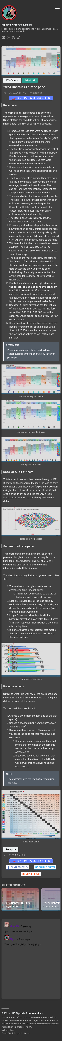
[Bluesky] (18, 38)
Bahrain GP (30, 80)
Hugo (12, 1030)
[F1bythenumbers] (13, 38)
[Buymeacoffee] (8, 38)
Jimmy (26, 1033)
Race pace (11, 849)
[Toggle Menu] (57, 8)
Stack (10, 1033)
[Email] (3, 38)
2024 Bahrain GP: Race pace (24, 87)
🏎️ (31, 98)
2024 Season (12, 80)
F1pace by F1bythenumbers (17, 24)
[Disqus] (31, 959)
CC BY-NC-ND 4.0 (17, 855)
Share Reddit (32, 874)
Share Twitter (46, 867)
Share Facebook (19, 867)
